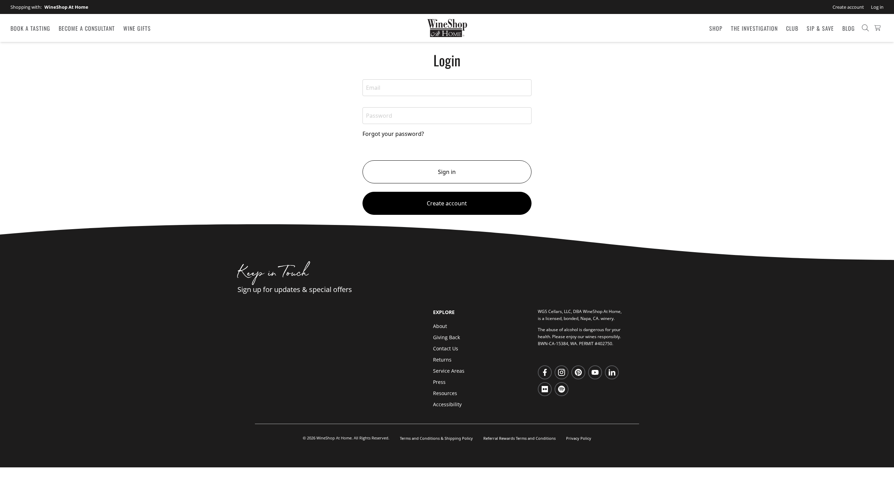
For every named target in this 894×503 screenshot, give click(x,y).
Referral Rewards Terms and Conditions (519, 438)
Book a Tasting (30, 28)
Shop (716, 28)
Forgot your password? (393, 134)
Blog (848, 28)
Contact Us (445, 348)
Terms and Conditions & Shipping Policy (436, 438)
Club (792, 28)
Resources (445, 393)
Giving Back (446, 337)
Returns (442, 359)
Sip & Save (820, 28)
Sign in (447, 172)
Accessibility (447, 404)
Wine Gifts (137, 28)
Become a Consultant (87, 28)
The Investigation (754, 28)
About (440, 326)
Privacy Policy (578, 438)
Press (439, 382)
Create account (848, 7)
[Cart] (878, 28)
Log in (877, 7)
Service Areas (448, 370)
